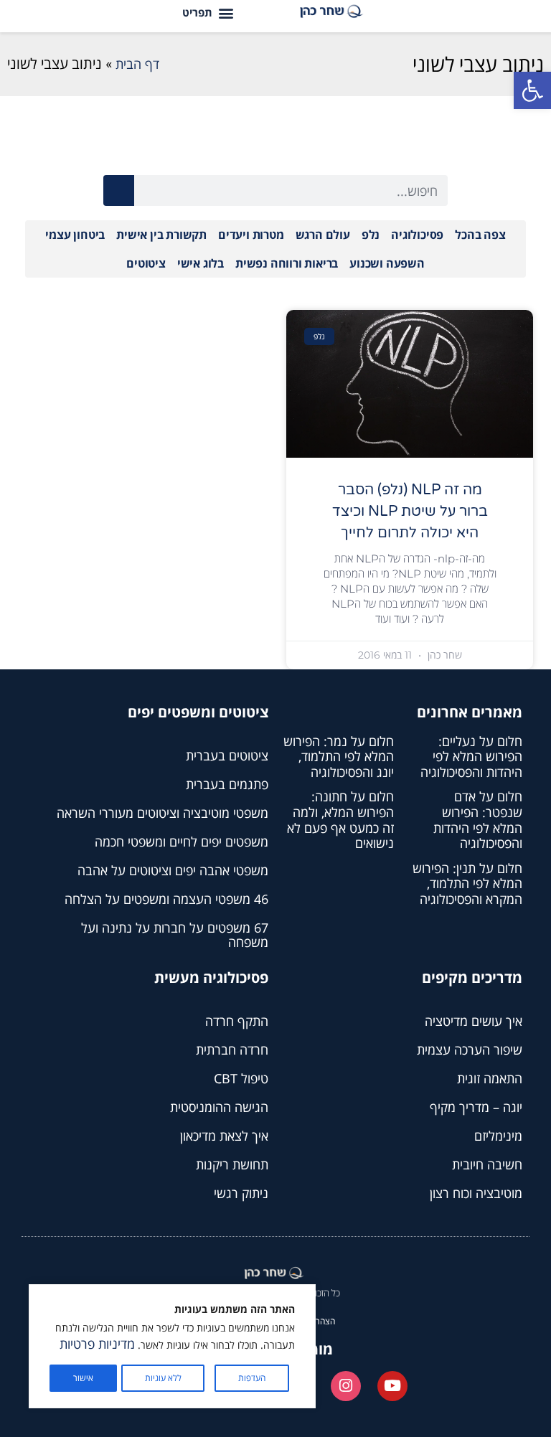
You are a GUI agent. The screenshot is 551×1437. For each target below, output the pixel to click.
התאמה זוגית (489, 1078)
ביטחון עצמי (75, 234)
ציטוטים (146, 263)
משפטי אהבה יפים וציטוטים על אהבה (172, 870)
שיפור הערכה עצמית (469, 1049)
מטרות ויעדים (251, 234)
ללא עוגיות (163, 1378)
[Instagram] (346, 1386)
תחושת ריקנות (232, 1164)
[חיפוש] (118, 190)
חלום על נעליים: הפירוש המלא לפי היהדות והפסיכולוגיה (471, 756)
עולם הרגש (323, 234)
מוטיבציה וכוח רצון (476, 1193)
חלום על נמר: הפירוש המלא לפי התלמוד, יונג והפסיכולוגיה (338, 756)
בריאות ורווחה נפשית (286, 263)
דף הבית (137, 63)
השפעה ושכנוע (387, 263)
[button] (532, 90)
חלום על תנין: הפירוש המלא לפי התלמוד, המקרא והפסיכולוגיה (467, 883)
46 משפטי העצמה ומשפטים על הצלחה (166, 899)
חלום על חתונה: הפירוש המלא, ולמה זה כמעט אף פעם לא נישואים (340, 820)
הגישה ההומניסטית (219, 1107)
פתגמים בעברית (227, 784)
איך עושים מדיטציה (473, 1021)
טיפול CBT (241, 1078)
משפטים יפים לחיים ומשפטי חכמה (181, 841)
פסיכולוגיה (417, 234)
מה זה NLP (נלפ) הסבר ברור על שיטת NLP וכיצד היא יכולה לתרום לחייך (410, 511)
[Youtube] (392, 1386)
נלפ (371, 234)
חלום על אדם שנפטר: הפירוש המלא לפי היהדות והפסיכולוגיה (477, 820)
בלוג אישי (200, 263)
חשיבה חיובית (487, 1164)
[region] (172, 1346)
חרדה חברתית (232, 1049)
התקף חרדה (236, 1021)
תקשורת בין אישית (161, 234)
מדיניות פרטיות (97, 1343)
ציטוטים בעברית (227, 755)
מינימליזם (498, 1135)
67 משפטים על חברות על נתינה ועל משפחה (174, 935)
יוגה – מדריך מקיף (476, 1107)
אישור (83, 1378)
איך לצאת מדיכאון (224, 1135)
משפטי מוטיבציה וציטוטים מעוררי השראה (162, 812)
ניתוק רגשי (241, 1193)
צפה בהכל (480, 234)
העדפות (251, 1378)
